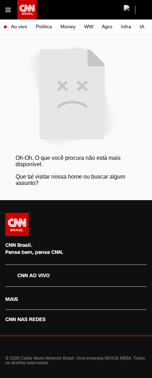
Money (68, 26)
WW (88, 26)
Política (44, 26)
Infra (126, 26)
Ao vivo (19, 26)
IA (142, 26)
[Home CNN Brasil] (17, 224)
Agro (107, 26)
